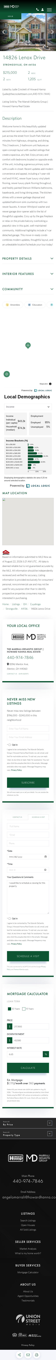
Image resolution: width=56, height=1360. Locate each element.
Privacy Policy (16, 770)
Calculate (28, 1067)
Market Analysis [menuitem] (28, 1248)
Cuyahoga (35, 604)
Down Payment (15, 1034)
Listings (16, 604)
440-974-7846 (38, 9)
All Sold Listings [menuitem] (28, 1229)
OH (25, 604)
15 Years (30, 1008)
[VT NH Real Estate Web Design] (28, 1319)
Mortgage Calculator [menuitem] (28, 1272)
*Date (9, 850)
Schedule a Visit (38, 817)
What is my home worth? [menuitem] (28, 1253)
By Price (8, 1124)
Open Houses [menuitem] (28, 1225)
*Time (9, 864)
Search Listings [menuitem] (28, 1220)
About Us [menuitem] (28, 1291)
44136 (24, 608)
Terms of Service (19, 969)
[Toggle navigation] (49, 10)
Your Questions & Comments (20, 877)
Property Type (11, 1135)
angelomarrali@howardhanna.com (28, 1194)
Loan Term (13, 1001)
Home (5, 604)
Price (9, 1020)
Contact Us (12, 674)
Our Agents (24, 674)
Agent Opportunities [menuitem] (27, 1296)
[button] (5, 32)
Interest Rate (14, 1048)
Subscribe (28, 782)
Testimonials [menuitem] (28, 1300)
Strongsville (12, 608)
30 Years (16, 1008)
